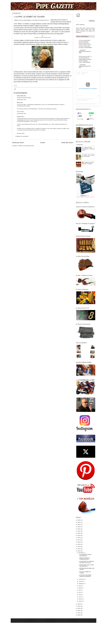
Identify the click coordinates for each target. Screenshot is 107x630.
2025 (79, 522)
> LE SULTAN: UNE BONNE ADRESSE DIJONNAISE (84, 576)
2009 (79, 608)
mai (80, 592)
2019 (79, 535)
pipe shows (92, 29)
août (80, 585)
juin (80, 590)
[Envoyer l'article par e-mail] (15, 89)
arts (87, 31)
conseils (90, 31)
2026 (79, 520)
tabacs (77, 28)
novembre (81, 579)
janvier (80, 601)
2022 (79, 528)
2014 (79, 546)
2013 (79, 548)
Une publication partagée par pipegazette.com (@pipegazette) (91, 103)
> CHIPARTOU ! (79, 144)
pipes (81, 28)
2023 (79, 526)
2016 (79, 542)
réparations (78, 32)
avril (80, 594)
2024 (79, 524)
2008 (79, 610)
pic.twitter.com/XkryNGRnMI (85, 47)
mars (80, 596)
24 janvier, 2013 (20, 133)
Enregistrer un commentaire (22, 136)
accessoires (82, 31)
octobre (81, 581)
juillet (80, 588)
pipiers (84, 28)
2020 (79, 533)
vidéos (82, 29)
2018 (79, 537)
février (80, 599)
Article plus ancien (67, 142)
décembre (81, 552)
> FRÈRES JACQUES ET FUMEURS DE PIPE (84, 558)
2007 (79, 612)
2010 (79, 606)
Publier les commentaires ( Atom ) (26, 145)
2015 (79, 544)
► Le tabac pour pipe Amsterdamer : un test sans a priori (88, 149)
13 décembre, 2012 (21, 113)
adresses (88, 28)
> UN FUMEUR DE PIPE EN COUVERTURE (84, 555)
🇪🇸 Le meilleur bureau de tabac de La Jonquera (88, 163)
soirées (86, 29)
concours (78, 29)
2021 (79, 531)
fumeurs (93, 28)
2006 (79, 615)
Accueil (42, 142)
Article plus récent (18, 142)
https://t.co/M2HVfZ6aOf (84, 62)
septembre (81, 583)
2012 (79, 550)
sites (94, 31)
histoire (77, 31)
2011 (79, 604)
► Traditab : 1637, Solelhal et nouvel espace (88, 155)
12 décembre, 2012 (21, 99)
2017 (79, 539)
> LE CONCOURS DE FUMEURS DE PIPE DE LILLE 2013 (86, 562)
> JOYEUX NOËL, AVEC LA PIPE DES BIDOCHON (86, 565)
